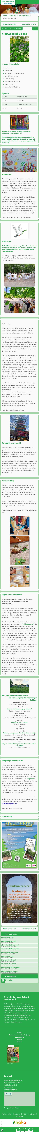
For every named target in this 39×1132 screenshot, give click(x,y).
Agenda (19, 1042)
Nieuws (19, 1039)
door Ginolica (1, 1124)
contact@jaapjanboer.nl (10, 804)
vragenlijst (31, 779)
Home (5, 16)
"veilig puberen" (28, 624)
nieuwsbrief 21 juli (28, 24)
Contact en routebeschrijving (19, 1035)
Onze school (19, 1037)
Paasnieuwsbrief (10, 24)
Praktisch (13, 16)
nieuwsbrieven (24, 16)
